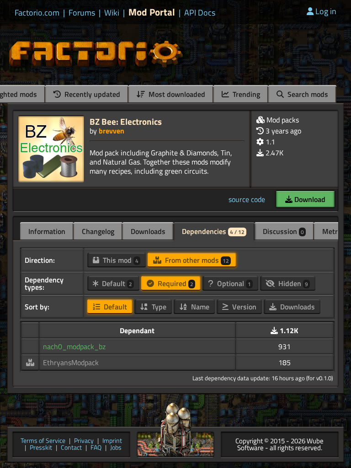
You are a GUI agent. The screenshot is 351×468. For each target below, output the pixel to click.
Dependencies (213, 231)
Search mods (307, 94)
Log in (325, 11)
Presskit (41, 448)
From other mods (196, 260)
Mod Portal (151, 12)
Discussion (283, 231)
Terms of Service (43, 441)
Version (243, 306)
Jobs (116, 448)
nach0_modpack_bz (74, 346)
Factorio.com (37, 13)
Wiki (111, 13)
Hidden (292, 283)
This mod (119, 260)
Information (46, 231)
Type (158, 306)
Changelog (98, 231)
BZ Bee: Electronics (126, 121)
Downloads (148, 231)
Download (308, 199)
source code (247, 199)
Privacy (84, 441)
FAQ (95, 448)
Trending (245, 94)
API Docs (199, 13)
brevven (111, 130)
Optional (233, 283)
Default (116, 283)
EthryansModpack (71, 362)
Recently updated (91, 94)
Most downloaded (176, 94)
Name (199, 306)
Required (174, 283)
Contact (71, 448)
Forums (82, 13)
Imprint (112, 441)
